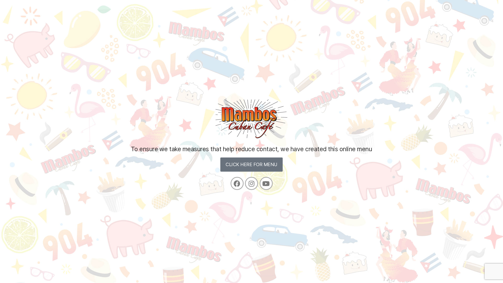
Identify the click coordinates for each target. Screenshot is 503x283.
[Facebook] (237, 183)
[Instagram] (251, 183)
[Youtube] (266, 183)
